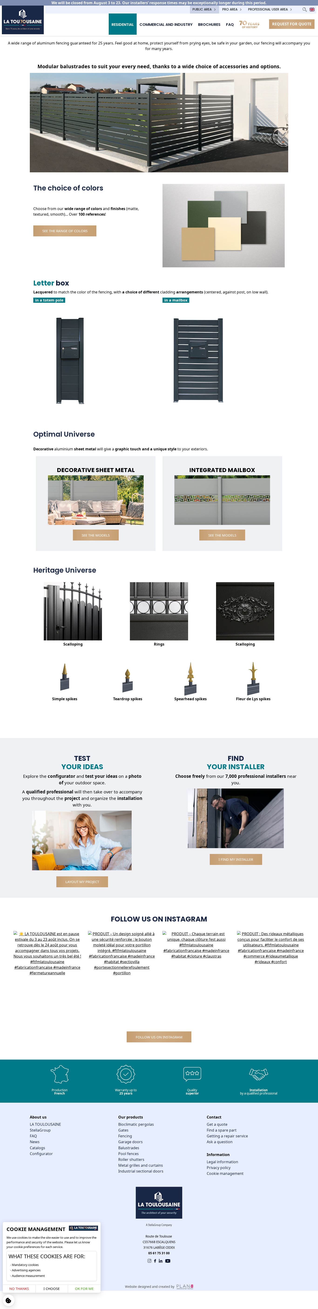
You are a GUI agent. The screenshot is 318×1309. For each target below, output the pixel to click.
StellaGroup (40, 1130)
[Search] (305, 9)
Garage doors (130, 1141)
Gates (123, 1130)
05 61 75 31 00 (159, 1253)
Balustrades (128, 1147)
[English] (312, 9)
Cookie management (225, 1173)
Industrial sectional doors (140, 1171)
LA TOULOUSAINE (45, 1124)
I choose (52, 1288)
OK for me (84, 1288)
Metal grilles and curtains (140, 1165)
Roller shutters (131, 1159)
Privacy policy (218, 1167)
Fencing (125, 1136)
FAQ (33, 1136)
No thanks (19, 1288)
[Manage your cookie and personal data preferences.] (8, 1300)
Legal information (222, 1161)
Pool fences (128, 1153)
